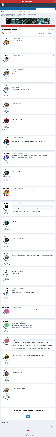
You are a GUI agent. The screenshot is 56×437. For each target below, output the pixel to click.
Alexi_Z (9, 32)
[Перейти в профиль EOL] (6, 173)
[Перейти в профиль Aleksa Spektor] (6, 356)
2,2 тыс (6, 146)
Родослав (6, 269)
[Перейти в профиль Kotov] (6, 141)
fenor (6, 85)
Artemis (6, 253)
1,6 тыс (7, 78)
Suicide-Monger (6, 307)
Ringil (6, 69)
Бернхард (6, 337)
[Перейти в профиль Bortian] (6, 120)
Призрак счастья (6, 370)
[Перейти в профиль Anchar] (6, 292)
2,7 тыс (6, 316)
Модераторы (13, 11)
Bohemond (6, 153)
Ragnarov (6, 236)
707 (7, 297)
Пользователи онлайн (21, 11)
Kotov (6, 137)
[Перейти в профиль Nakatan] (6, 59)
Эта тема (49, 8)
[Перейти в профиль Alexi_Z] (3, 33)
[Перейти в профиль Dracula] (6, 207)
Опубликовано (17, 38)
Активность (8, 8)
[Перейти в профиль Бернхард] (6, 341)
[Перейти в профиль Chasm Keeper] (6, 223)
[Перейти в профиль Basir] (6, 389)
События (7, 11)
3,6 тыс (6, 94)
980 (7, 212)
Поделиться (42, 33)
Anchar (6, 288)
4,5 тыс (6, 262)
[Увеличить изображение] (18, 40)
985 (7, 330)
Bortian (6, 117)
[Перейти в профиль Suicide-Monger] (6, 311)
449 (7, 126)
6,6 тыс (6, 197)
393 (7, 379)
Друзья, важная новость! (27, 1)
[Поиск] (54, 9)
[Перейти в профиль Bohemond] (6, 157)
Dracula (6, 203)
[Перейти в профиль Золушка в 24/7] (6, 325)
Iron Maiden (6, 188)
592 (7, 47)
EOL (6, 169)
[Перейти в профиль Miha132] (6, 105)
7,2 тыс (7, 64)
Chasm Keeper (6, 219)
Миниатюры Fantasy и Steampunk (18, 33)
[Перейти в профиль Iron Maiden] (6, 192)
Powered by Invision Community (28, 435)
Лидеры (28, 11)
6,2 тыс (6, 179)
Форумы (2, 11)
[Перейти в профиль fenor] (6, 89)
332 (7, 362)
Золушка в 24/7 (6, 321)
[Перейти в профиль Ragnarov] (6, 240)
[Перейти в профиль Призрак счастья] (6, 373)
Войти (28, 416)
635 (7, 278)
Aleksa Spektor (6, 353)
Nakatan (6, 55)
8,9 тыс (6, 346)
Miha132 (6, 101)
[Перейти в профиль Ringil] (6, 73)
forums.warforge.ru (28, 434)
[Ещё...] (53, 38)
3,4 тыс (6, 395)
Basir (6, 386)
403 (7, 162)
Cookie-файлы (28, 433)
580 (7, 110)
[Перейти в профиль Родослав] (6, 272)
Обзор (3, 8)
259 (7, 228)
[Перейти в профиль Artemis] (6, 257)
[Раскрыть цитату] (13, 206)
